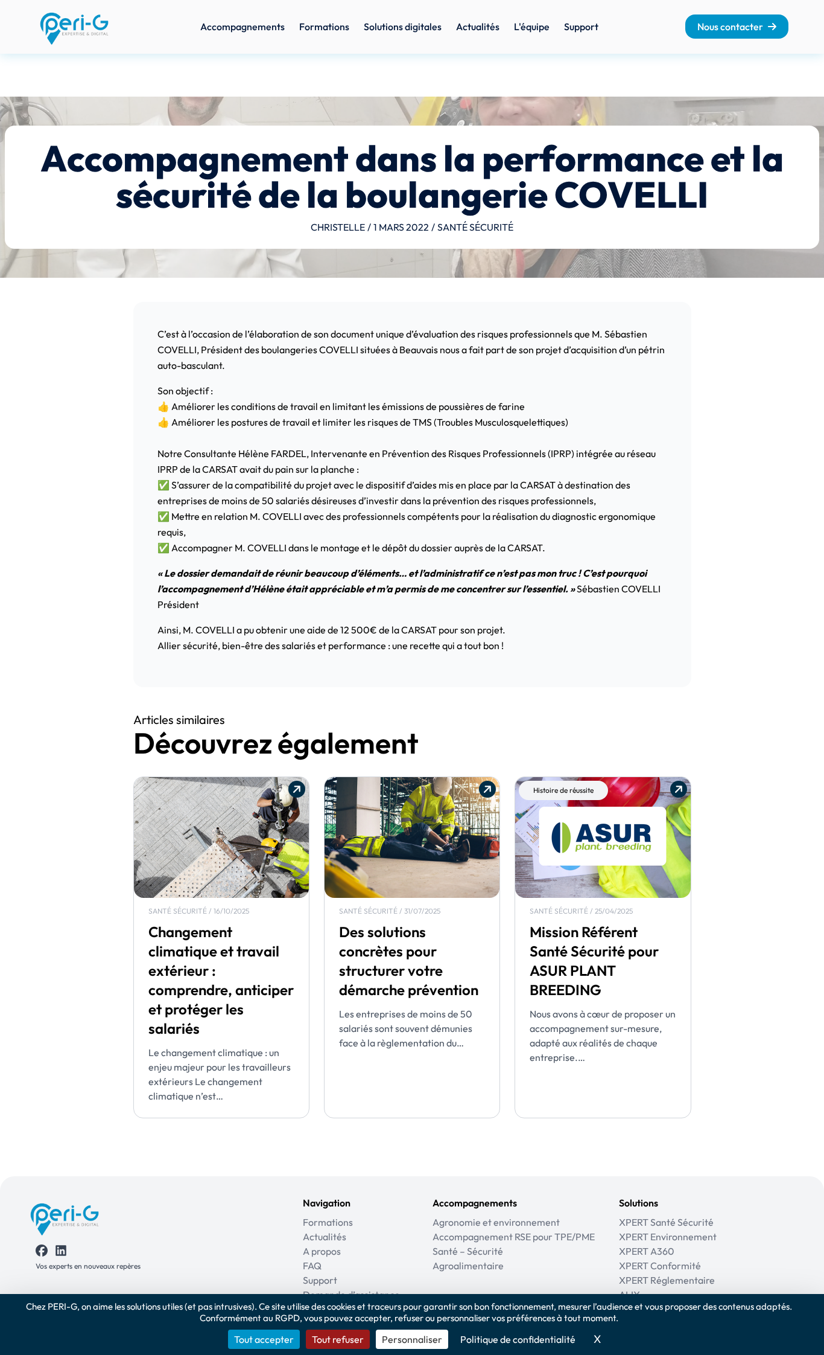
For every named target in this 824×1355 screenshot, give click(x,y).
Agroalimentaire (468, 1266)
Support (581, 27)
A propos (322, 1251)
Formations (324, 27)
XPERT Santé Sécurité (666, 1222)
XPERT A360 (646, 1251)
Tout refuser (338, 1339)
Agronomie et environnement (496, 1222)
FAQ (312, 1266)
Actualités (477, 27)
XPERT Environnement (668, 1237)
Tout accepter (264, 1339)
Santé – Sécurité (468, 1251)
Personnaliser (412, 1339)
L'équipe (532, 27)
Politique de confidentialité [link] (517, 1339)
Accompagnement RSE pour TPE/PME (514, 1237)
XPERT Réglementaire (667, 1280)
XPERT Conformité (660, 1266)
